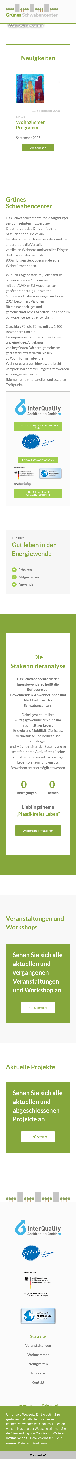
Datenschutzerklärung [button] (33, 1443)
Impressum (24, 1405)
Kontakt (38, 1382)
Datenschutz (51, 1405)
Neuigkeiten (38, 1364)
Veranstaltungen (38, 1345)
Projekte (38, 1373)
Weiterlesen (38, 148)
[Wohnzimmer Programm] (38, 87)
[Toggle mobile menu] (68, 6)
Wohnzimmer (38, 1354)
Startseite (38, 1336)
